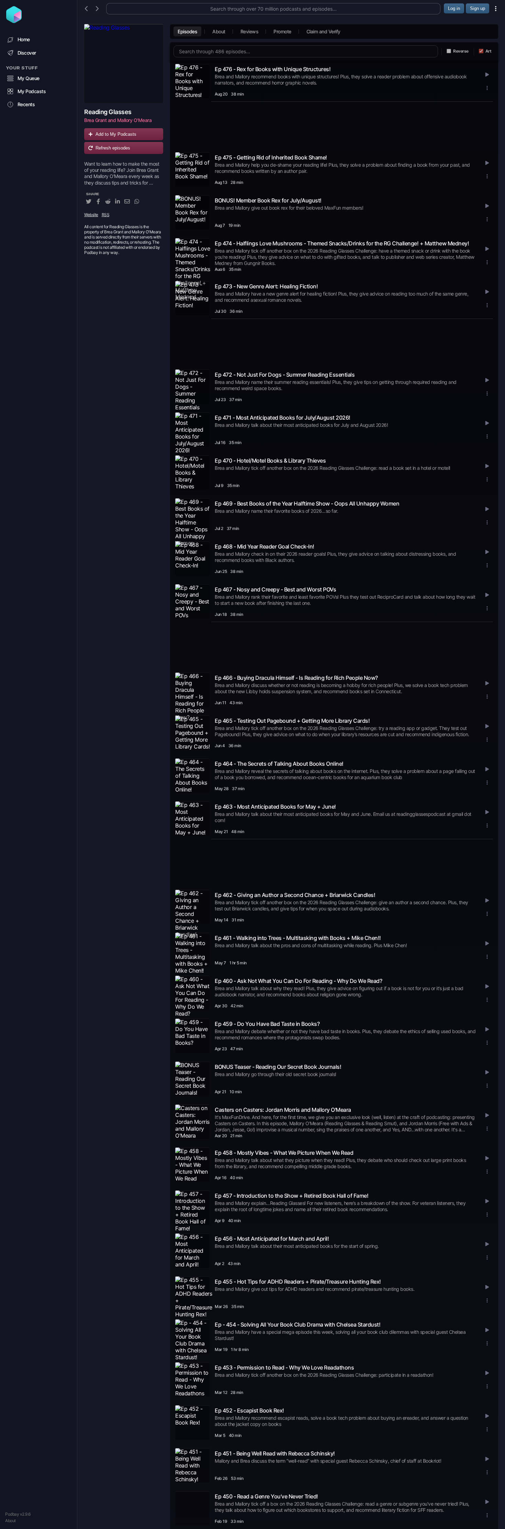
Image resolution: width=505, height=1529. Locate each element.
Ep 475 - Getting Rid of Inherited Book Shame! (271, 157)
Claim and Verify (323, 31)
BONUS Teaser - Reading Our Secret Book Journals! (278, 1066)
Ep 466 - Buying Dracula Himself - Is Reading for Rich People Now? (296, 677)
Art (488, 51)
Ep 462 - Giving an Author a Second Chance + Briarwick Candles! (295, 894)
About (10, 1520)
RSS (106, 214)
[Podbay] (14, 21)
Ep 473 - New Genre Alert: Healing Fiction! (266, 286)
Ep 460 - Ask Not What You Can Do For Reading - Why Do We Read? (298, 980)
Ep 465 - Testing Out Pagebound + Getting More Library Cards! (292, 720)
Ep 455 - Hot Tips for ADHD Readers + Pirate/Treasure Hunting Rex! (298, 1281)
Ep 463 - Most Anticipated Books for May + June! (275, 806)
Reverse (461, 51)
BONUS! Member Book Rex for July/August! (268, 200)
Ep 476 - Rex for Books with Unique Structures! (272, 69)
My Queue (29, 78)
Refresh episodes (113, 148)
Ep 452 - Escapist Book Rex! (249, 1410)
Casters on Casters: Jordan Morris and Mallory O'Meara (283, 1109)
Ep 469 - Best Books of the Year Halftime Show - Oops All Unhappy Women (307, 503)
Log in (454, 8)
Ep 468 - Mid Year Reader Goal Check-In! (264, 546)
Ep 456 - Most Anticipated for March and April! (272, 1238)
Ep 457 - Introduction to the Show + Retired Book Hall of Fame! (291, 1195)
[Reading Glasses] (123, 63)
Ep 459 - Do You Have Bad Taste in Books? (267, 1023)
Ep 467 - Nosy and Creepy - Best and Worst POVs (275, 589)
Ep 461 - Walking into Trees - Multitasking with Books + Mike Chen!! (298, 937)
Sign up (477, 8)
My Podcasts (32, 91)
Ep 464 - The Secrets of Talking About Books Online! (279, 763)
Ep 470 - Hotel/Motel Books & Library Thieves (270, 460)
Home (24, 39)
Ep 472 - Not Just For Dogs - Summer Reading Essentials (285, 374)
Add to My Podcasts (116, 134)
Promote (282, 31)
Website (91, 214)
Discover (27, 53)
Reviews (249, 31)
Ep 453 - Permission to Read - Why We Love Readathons (284, 1367)
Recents (26, 104)
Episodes (187, 31)
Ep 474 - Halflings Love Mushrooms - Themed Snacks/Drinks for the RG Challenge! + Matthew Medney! (342, 243)
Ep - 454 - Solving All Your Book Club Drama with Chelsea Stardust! (297, 1324)
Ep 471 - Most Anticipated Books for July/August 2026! (282, 417)
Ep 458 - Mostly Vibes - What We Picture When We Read (284, 1152)
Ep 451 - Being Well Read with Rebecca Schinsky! (275, 1453)
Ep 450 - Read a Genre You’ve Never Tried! (266, 1496)
